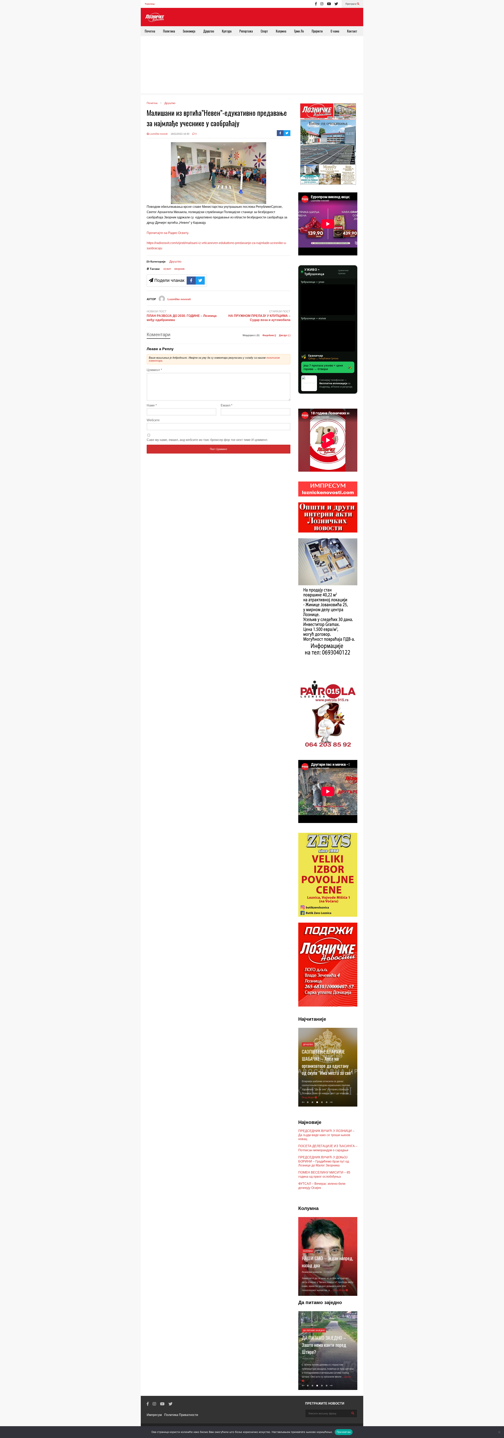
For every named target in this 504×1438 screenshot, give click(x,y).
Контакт (352, 31)
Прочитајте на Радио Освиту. (168, 233)
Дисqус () (284, 335)
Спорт (264, 31)
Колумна (281, 31)
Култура (227, 31)
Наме (152, 405)
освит (167, 268)
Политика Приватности (181, 1415)
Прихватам (344, 1431)
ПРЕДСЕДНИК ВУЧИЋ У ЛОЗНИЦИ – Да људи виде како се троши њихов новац (326, 1135)
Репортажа (246, 31)
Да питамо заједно (314, 1326)
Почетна (150, 31)
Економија (189, 31)
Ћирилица (150, 4)
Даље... (306, 1381)
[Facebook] (316, 4)
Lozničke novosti (158, 134)
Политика (169, 31)
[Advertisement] (252, 65)
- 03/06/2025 (308, 1354)
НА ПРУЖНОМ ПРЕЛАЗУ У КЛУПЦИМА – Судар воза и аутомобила (259, 318)
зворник (179, 268)
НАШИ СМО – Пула (319, 1261)
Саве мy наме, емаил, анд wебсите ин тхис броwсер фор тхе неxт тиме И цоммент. (207, 440)
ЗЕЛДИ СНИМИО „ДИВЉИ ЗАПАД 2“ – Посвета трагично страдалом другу (326, 1069)
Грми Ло (299, 31)
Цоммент (154, 370)
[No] (499, 1432)
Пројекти (317, 31)
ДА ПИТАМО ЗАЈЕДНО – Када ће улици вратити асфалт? (324, 1340)
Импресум (154, 1415)
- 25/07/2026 (326, 1268)
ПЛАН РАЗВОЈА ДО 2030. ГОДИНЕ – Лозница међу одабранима (182, 318)
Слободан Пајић (311, 1268)
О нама (335, 31)
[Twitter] (336, 4)
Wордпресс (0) (251, 335)
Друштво (208, 31)
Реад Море (332, 1097)
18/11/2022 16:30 (180, 134)
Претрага (351, 4)
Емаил (226, 405)
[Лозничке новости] (154, 17)
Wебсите (153, 420)
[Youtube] (329, 4)
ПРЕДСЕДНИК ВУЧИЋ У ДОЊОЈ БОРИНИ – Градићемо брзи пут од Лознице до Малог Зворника (323, 1161)
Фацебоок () (269, 335)
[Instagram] (321, 4)
